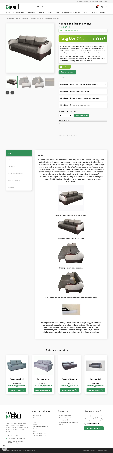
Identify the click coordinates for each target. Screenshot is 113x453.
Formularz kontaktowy (94, 428)
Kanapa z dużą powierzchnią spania (32, 18)
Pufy (85, 12)
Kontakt (61, 424)
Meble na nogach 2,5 (39, 433)
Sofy (57, 12)
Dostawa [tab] (11, 187)
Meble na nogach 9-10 (39, 435)
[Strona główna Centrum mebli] (12, 7)
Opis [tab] (9, 153)
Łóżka (50, 12)
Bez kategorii (37, 415)
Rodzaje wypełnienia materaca (68, 422)
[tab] (19, 153)
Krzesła (35, 429)
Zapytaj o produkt (67, 72)
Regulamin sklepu (102, 450)
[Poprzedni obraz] (7, 92)
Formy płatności (64, 420)
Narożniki (31, 12)
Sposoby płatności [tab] (14, 180)
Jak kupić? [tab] (11, 167)
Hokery (35, 422)
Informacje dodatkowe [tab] (15, 160)
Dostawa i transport (65, 417)
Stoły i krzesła (18, 12)
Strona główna (10, 18)
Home (8, 12)
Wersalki (103, 12)
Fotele (35, 420)
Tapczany (94, 12)
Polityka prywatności (89, 450)
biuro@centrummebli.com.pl (16, 438)
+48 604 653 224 (13, 435)
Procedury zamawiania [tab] (15, 173)
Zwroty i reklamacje (65, 415)
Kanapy (41, 12)
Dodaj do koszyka (82, 115)
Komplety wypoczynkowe (71, 12)
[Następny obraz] (12, 92)
